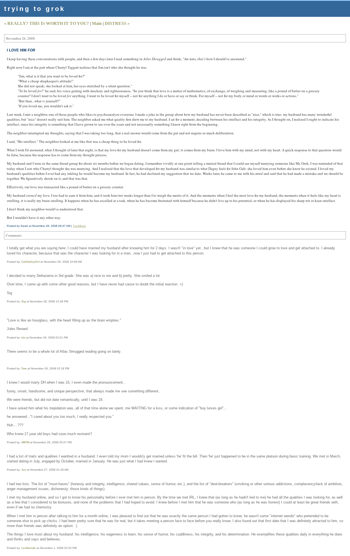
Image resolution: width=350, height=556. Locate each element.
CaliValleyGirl (30, 261)
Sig (23, 301)
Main (97, 23)
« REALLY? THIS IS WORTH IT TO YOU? (46, 23)
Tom (24, 368)
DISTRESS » (117, 23)
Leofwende (28, 547)
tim (23, 337)
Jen (23, 469)
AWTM (25, 442)
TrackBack (79, 225)
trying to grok (34, 8)
